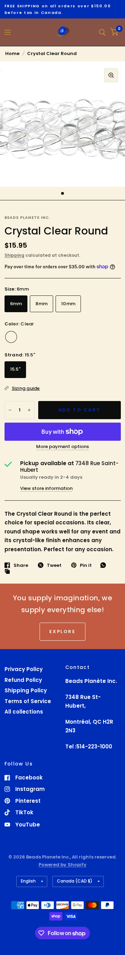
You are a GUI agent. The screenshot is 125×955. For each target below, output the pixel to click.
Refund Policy (23, 680)
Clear (11, 337)
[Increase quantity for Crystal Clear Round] (29, 410)
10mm (68, 303)
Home (12, 53)
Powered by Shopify (62, 864)
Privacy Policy (24, 669)
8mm (41, 303)
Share (21, 565)
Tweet (54, 565)
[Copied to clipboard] (9, 572)
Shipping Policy (26, 690)
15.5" (15, 369)
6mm (16, 303)
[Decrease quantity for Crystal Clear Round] (10, 410)
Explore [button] (62, 631)
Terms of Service (28, 701)
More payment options (62, 446)
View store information (46, 488)
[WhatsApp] (104, 565)
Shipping (14, 255)
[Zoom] (111, 75)
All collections (24, 711)
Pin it (86, 565)
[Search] (102, 32)
